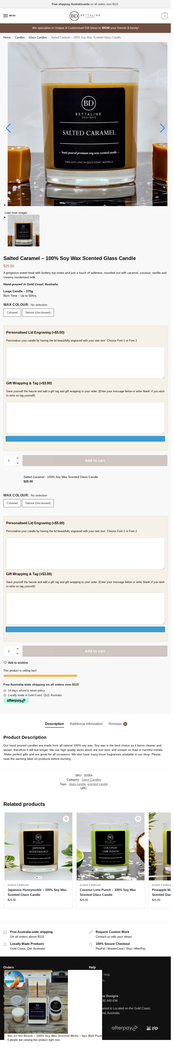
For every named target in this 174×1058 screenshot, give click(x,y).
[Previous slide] (8, 128)
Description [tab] (54, 724)
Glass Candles (38, 37)
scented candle (97, 784)
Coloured (12, 312)
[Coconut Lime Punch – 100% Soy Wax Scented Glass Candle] (111, 846)
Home (7, 37)
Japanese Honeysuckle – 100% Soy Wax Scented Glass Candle (37, 892)
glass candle (77, 784)
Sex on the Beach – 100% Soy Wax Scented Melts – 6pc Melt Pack (54, 1035)
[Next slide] (162, 128)
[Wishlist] (66, 819)
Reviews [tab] (117, 724)
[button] (164, 16)
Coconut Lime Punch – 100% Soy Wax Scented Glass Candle (108, 892)
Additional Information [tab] (86, 724)
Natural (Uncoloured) (38, 312)
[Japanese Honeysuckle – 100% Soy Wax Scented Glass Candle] (38, 846)
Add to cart (95, 460)
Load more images (16, 212)
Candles (20, 37)
